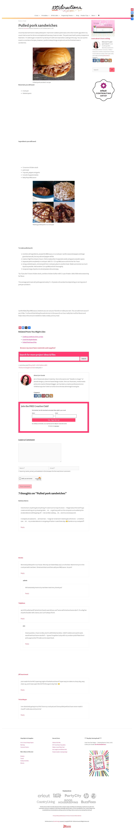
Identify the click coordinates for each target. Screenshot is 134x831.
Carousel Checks (24, 747)
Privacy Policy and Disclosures (59, 815)
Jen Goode (25, 28)
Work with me (78, 815)
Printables (44, 15)
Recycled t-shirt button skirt (38, 365)
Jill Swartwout (23, 674)
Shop (77, 15)
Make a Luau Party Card (58, 747)
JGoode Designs (56, 821)
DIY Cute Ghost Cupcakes (58, 745)
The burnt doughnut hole (26, 368)
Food (24, 21)
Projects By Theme (67, 15)
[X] (132, 15)
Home (20, 21)
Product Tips (84, 15)
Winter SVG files (56, 742)
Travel (22, 758)
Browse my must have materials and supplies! (37, 348)
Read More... (107, 55)
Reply (23, 527)
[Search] (112, 70)
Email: (56, 413)
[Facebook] (132, 12)
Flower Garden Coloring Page (59, 752)
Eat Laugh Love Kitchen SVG (59, 749)
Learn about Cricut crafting (100, 38)
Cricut (36, 15)
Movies (22, 763)
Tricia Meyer (22, 699)
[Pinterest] (132, 9)
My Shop (22, 745)
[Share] (132, 18)
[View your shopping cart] (98, 15)
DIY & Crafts (54, 15)
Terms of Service (70, 815)
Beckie (20, 558)
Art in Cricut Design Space (27, 742)
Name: (33, 413)
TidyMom (21, 603)
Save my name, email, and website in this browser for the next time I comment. (45, 471)
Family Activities (24, 761)
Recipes (22, 756)
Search (84, 359)
